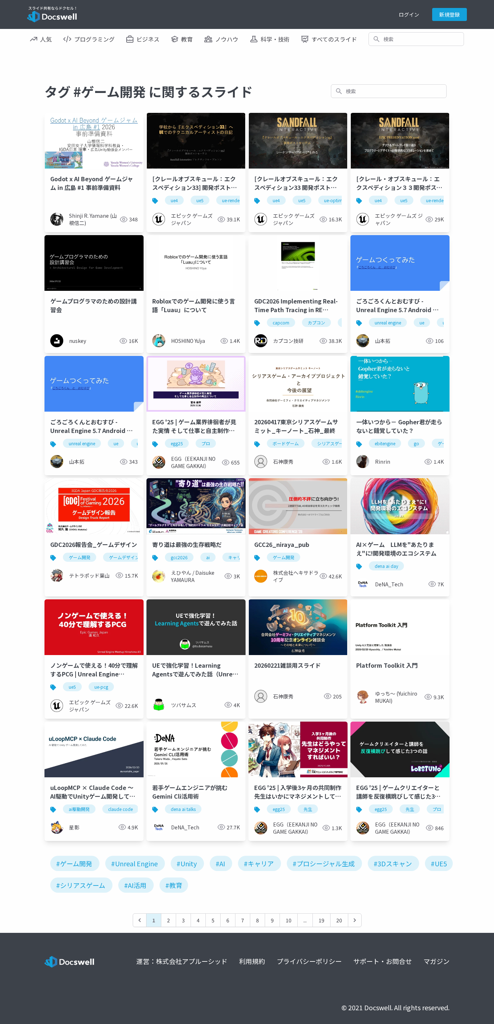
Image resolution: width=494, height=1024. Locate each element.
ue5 (200, 200)
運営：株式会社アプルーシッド (181, 961)
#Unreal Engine (134, 863)
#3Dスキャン (393, 863)
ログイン (409, 14)
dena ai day (386, 566)
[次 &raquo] (355, 920)
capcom (281, 322)
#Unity (186, 863)
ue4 (174, 200)
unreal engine (388, 322)
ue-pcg (101, 687)
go (416, 443)
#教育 (173, 885)
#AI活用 (135, 885)
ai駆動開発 (79, 809)
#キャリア (259, 863)
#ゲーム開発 (74, 863)
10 (288, 920)
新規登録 (449, 14)
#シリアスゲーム (80, 885)
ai (208, 557)
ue (422, 322)
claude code (120, 809)
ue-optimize (336, 200)
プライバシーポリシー (309, 961)
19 (321, 920)
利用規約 (252, 961)
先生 (307, 809)
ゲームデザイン (124, 557)
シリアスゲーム (332, 443)
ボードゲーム (286, 443)
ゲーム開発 (79, 557)
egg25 (177, 443)
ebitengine (385, 443)
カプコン (316, 322)
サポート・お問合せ (382, 961)
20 (339, 920)
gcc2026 (179, 557)
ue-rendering (234, 200)
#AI (220, 863)
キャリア (237, 557)
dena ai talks (183, 809)
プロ (205, 443)
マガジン (436, 961)
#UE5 (439, 863)
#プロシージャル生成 (324, 863)
